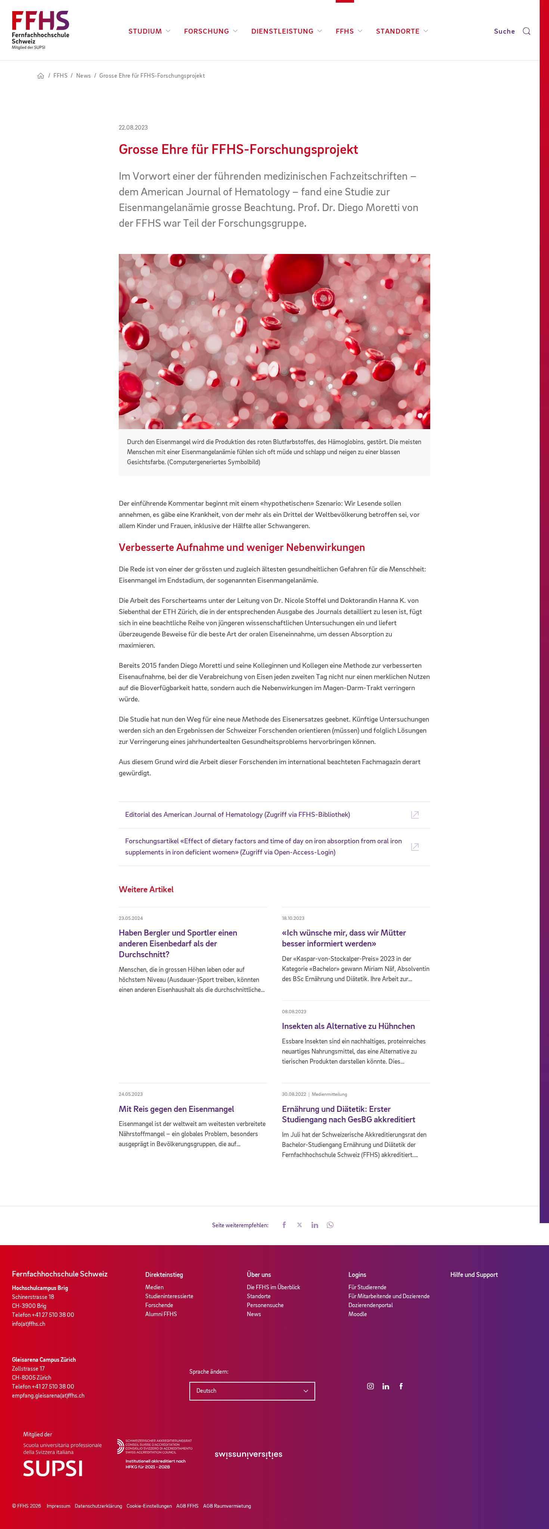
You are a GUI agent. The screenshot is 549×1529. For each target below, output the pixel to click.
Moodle (357, 1315)
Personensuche (265, 1306)
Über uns (259, 1275)
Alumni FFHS (161, 1315)
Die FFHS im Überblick (273, 1288)
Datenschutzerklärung (98, 1506)
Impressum (58, 1506)
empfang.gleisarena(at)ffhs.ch (48, 1396)
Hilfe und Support (474, 1275)
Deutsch (206, 1391)
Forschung (206, 31)
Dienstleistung (282, 31)
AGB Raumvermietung (227, 1506)
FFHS (345, 31)
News (254, 1315)
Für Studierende (367, 1288)
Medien (154, 1288)
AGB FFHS (187, 1506)
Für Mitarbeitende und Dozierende (389, 1297)
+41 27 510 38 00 (53, 1315)
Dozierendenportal (370, 1306)
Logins (357, 1275)
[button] (284, 1225)
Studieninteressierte (169, 1297)
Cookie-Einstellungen (149, 1506)
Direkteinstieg (164, 1275)
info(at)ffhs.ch (28, 1324)
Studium (145, 31)
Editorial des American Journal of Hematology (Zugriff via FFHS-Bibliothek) (237, 815)
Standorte (398, 31)
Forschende (159, 1306)
